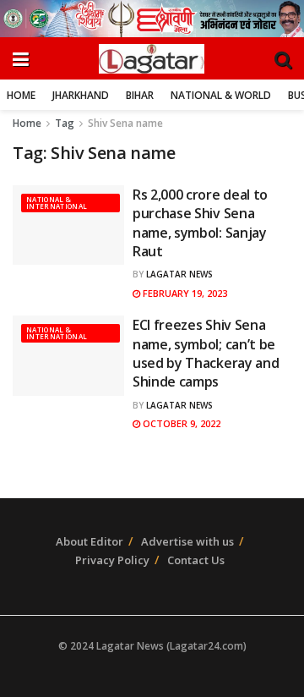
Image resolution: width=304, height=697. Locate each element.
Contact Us (196, 560)
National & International (56, 203)
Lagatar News (179, 274)
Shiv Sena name (125, 123)
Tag (64, 123)
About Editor (89, 541)
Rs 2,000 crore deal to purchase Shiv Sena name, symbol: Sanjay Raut (200, 223)
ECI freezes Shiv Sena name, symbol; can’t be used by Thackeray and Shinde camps (206, 353)
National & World (221, 95)
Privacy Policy (112, 560)
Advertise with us (187, 541)
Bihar (140, 95)
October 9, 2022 (180, 423)
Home (21, 95)
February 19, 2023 (183, 293)
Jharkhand (80, 95)
